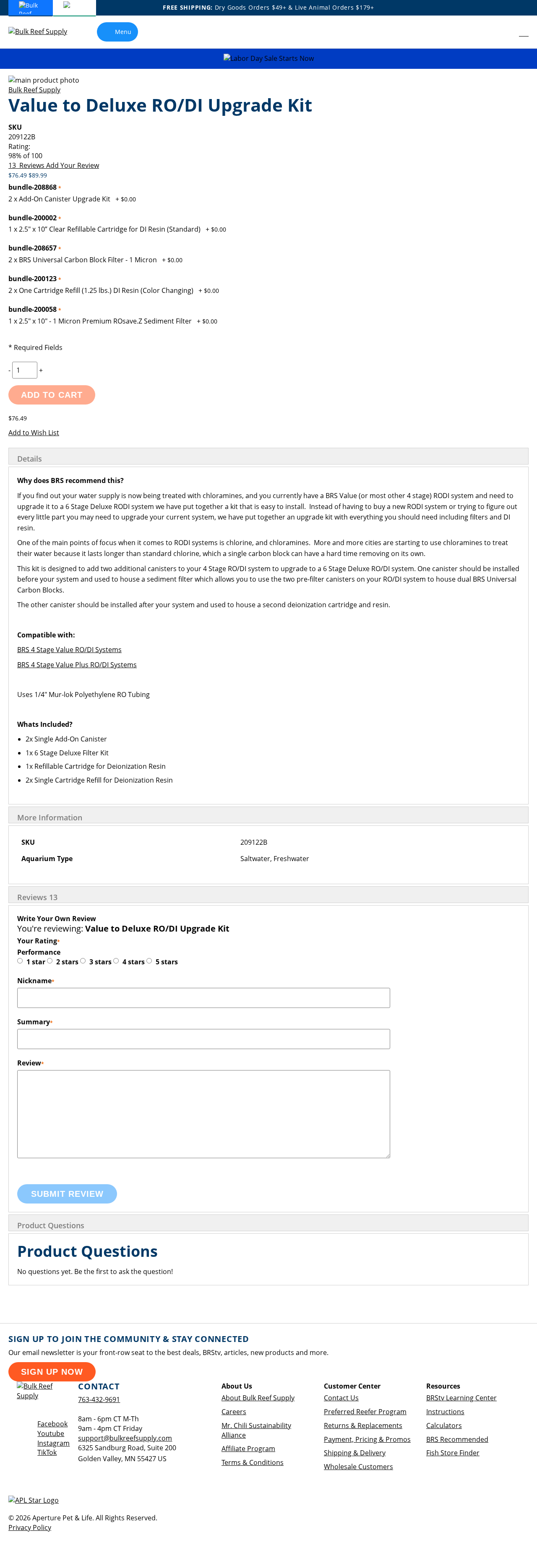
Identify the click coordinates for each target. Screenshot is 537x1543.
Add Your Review (72, 165)
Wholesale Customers (358, 1466)
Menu (123, 32)
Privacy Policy (29, 1527)
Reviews (37, 897)
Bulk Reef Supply (34, 89)
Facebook (52, 1423)
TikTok (47, 1452)
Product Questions (50, 1225)
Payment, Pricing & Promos (367, 1439)
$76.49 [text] (18, 175)
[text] (268, 156)
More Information (49, 817)
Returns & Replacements (363, 1425)
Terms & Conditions (253, 1462)
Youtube (50, 1433)
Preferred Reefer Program (365, 1411)
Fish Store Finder (453, 1452)
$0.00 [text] (128, 199)
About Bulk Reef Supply (258, 1397)
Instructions (445, 1411)
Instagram (53, 1443)
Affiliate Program (248, 1448)
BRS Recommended (457, 1439)
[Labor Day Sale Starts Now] (268, 58)
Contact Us (341, 1397)
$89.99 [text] (38, 175)
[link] (506, 32)
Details (29, 459)
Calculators (444, 1425)
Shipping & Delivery (355, 1452)
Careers (234, 1411)
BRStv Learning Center (461, 1397)
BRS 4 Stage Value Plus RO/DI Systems (77, 664)
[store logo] (44, 32)
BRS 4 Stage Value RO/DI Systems (69, 649)
